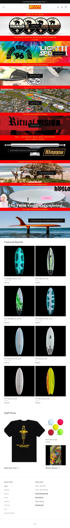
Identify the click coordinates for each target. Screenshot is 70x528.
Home (6, 486)
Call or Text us (39, 501)
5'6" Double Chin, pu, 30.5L (44, 318)
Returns (6, 493)
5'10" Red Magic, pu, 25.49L (12, 318)
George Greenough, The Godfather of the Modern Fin (46, 220)
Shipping (6, 490)
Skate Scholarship (9, 513)
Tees (5, 509)
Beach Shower (52, 468)
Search (6, 497)
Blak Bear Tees (10, 468)
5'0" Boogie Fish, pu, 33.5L (12, 278)
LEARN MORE (35, 26)
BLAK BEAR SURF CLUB (46, 173)
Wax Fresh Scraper (51, 439)
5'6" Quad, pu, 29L (41, 358)
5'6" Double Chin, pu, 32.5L (12, 358)
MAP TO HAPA (35, 103)
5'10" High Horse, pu (41, 278)
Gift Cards (7, 505)
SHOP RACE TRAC (35, 76)
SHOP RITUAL (35, 125)
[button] (3, 7)
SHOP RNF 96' (59, 53)
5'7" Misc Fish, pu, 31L (42, 399)
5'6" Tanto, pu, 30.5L (10, 399)
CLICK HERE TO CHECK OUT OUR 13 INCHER (23, 150)
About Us (6, 501)
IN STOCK (47, 198)
